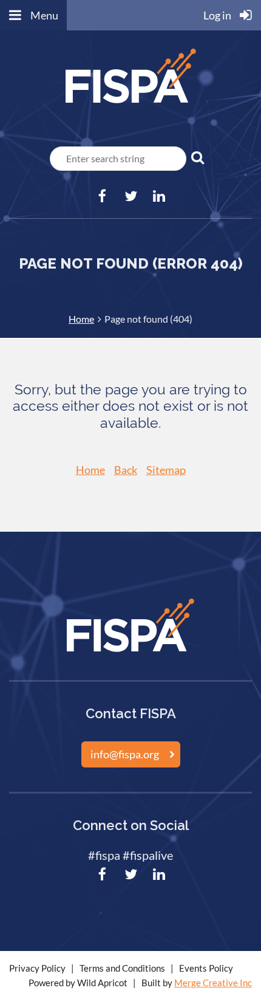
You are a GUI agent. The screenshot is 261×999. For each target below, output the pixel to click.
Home (81, 318)
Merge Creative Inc (213, 982)
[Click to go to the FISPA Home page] (131, 105)
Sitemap (166, 469)
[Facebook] (102, 196)
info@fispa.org (124, 754)
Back (125, 469)
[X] (131, 196)
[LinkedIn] (159, 196)
